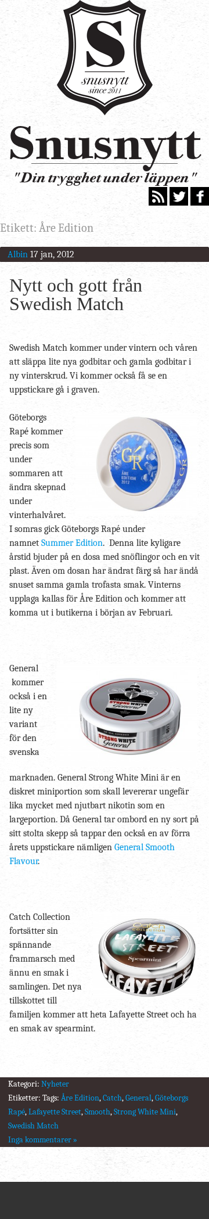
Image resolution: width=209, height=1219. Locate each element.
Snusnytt (104, 142)
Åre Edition (80, 1098)
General (138, 1098)
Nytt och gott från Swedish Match (75, 294)
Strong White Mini (145, 1112)
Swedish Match (33, 1126)
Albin (18, 254)
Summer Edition (72, 543)
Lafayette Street (54, 1112)
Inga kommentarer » (42, 1140)
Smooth (97, 1112)
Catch (112, 1098)
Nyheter (55, 1084)
